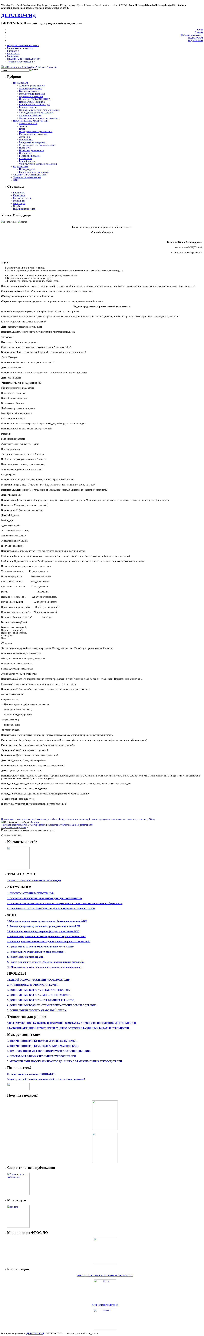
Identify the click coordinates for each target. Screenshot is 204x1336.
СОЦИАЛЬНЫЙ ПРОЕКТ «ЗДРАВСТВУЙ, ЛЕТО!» (38, 1010)
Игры (22, 129)
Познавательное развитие (32, 102)
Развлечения (25, 158)
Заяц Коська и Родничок (13, 827)
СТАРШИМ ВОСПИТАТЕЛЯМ (23, 59)
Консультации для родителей (34, 172)
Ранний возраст (27, 161)
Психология (25, 153)
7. (8, 1010)
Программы (25, 147)
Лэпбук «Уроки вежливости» (73, 819)
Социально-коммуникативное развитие (39, 110)
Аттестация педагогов (30, 88)
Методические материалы (32, 142)
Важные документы (29, 91)
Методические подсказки (20, 48)
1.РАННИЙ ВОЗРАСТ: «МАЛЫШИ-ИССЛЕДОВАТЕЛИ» (38, 979)
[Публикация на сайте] (18, 1194)
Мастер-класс (26, 139)
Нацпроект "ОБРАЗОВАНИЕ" (34, 99)
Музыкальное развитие (31, 96)
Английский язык (28, 123)
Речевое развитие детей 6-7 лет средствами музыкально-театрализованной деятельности (48, 825)
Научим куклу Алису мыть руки (17, 819)
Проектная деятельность (31, 150)
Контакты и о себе (22, 198)
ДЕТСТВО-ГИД (18, 15)
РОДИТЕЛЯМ (195, 40)
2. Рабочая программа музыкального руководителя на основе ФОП (43, 926)
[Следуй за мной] (47, 67)
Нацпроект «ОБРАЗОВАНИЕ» (23, 45)
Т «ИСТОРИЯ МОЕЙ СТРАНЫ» (36, 893)
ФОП (200, 29)
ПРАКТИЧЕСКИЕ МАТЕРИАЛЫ (30, 120)
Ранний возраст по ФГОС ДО (34, 104)
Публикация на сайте (192, 35)
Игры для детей (27, 169)
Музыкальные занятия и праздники (37, 145)
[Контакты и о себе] (18, 868)
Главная (199, 32)
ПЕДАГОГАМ (195, 37)
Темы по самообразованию (21, 61)
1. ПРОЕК (12, 893)
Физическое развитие (30, 115)
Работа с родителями (29, 155)
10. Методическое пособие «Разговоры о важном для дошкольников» (44, 967)
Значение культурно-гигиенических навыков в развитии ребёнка (122, 819)
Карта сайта (13, 53)
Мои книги (13, 56)
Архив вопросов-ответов (32, 85)
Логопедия (24, 137)
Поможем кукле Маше (46, 819)
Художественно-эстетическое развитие (39, 118)
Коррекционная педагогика (33, 134)
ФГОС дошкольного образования (36, 112)
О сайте (17, 206)
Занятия (23, 126)
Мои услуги (19, 203)
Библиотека (13, 51)
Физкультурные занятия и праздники (38, 164)
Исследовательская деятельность (35, 131)
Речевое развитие (28, 107)
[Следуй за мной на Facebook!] (21, 67)
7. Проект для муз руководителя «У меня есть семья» (36, 951)
